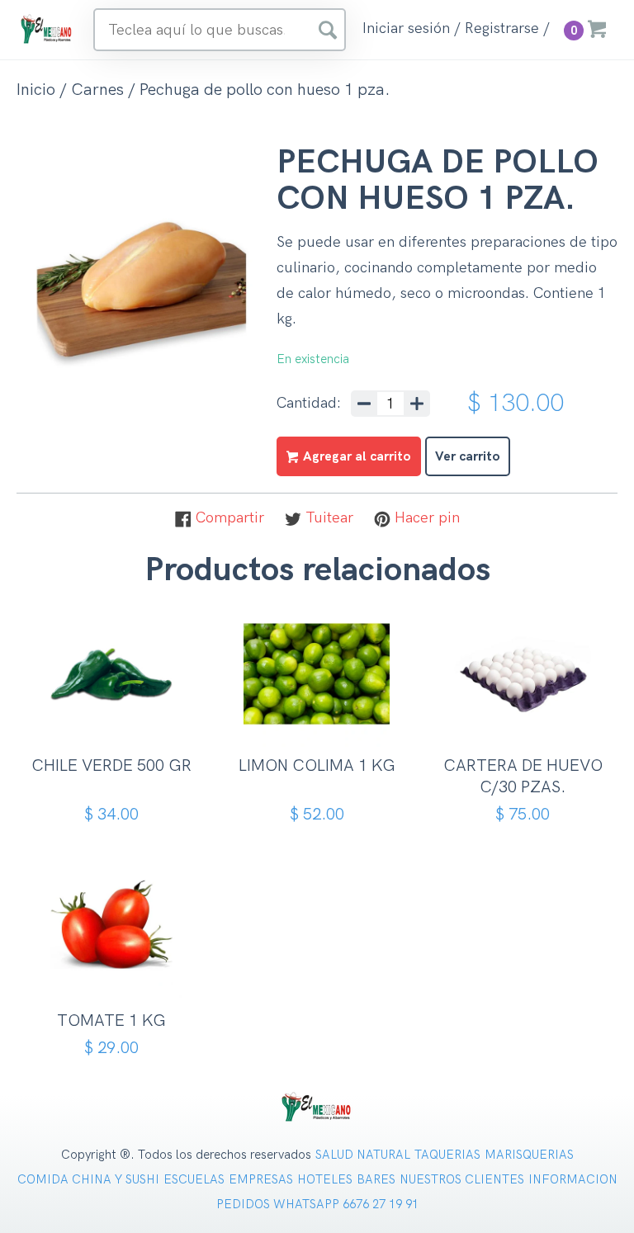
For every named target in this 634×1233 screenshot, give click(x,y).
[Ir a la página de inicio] (47, 28)
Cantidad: (309, 403)
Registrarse (502, 29)
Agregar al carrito (117, 720)
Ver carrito (467, 457)
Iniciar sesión (406, 29)
